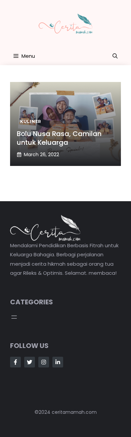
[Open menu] (14, 317)
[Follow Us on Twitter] (29, 362)
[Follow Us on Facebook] (15, 362)
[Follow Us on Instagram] (43, 362)
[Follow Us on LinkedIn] (57, 362)
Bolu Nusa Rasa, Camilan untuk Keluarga (59, 138)
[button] (115, 56)
